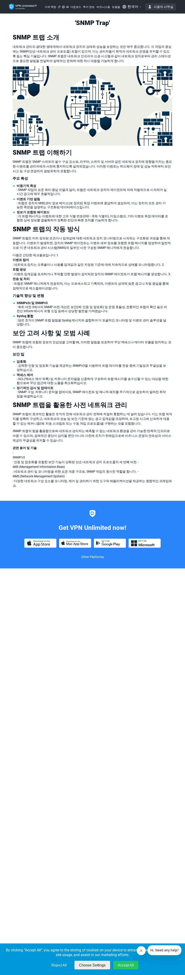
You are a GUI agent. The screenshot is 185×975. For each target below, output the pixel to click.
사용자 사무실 (163, 7)
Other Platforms (92, 557)
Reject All (59, 965)
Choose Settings (92, 965)
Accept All (126, 965)
